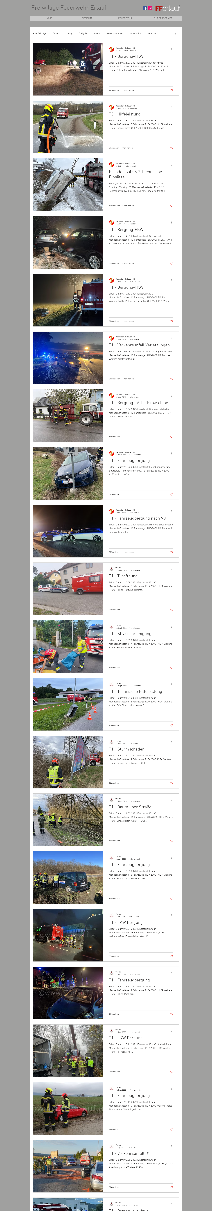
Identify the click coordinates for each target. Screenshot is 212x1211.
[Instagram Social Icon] (150, 8)
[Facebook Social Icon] (145, 8)
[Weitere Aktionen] (173, 49)
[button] (125, 18)
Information (135, 33)
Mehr (150, 33)
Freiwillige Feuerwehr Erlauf (68, 8)
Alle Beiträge (39, 33)
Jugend (96, 33)
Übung (69, 33)
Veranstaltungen (115, 33)
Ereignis (83, 33)
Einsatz (56, 33)
